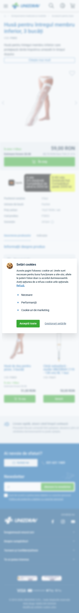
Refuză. (20, 285)
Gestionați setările (55, 323)
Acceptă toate (28, 323)
